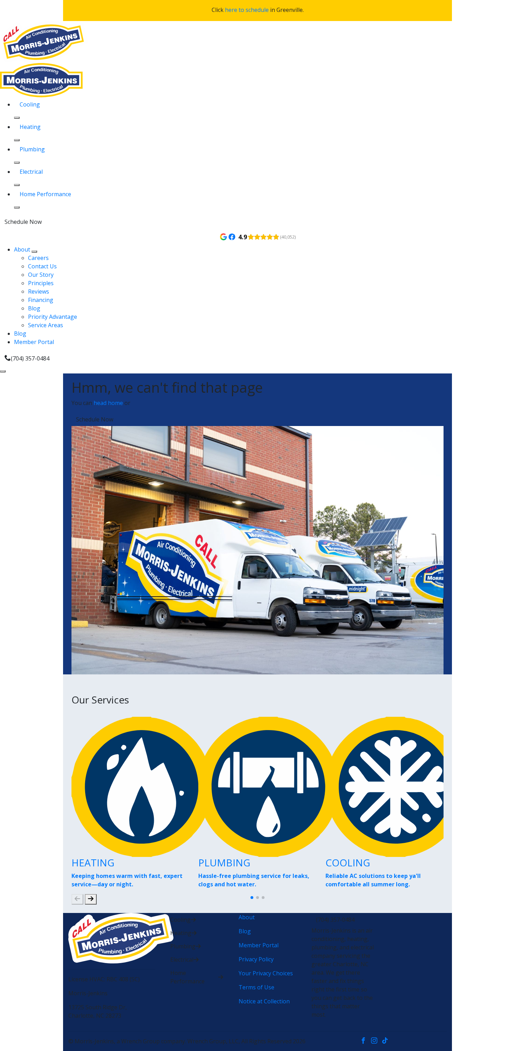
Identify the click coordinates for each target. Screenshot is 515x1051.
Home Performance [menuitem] (45, 194)
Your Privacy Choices (266, 973)
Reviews (38, 291)
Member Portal (34, 342)
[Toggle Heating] (17, 140)
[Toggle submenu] (34, 251)
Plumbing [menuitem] (32, 149)
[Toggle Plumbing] (17, 163)
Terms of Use (256, 987)
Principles (41, 283)
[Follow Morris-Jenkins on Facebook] (365, 1041)
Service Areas (45, 325)
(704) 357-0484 (30, 358)
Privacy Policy (256, 959)
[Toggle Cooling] (17, 118)
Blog (34, 308)
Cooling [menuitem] (30, 104)
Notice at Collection (264, 1001)
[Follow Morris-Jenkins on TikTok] (386, 1041)
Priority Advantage (52, 317)
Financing (40, 300)
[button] (251, 897)
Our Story (41, 275)
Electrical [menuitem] (31, 172)
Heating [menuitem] (30, 127)
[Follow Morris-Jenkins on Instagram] (376, 1041)
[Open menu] (3, 371)
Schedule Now (23, 222)
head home (108, 403)
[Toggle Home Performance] (17, 207)
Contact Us (42, 266)
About (23, 249)
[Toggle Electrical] (17, 185)
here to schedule (247, 10)
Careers (38, 258)
